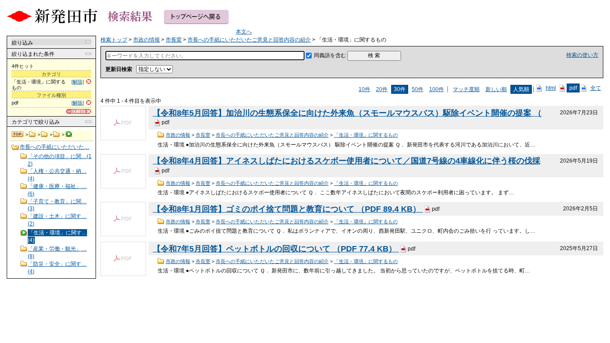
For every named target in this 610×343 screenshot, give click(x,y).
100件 (436, 89)
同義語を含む (330, 55)
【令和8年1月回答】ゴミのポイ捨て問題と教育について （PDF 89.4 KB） (288, 209)
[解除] (77, 81)
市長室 (44, 134)
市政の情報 (32, 134)
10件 (364, 89)
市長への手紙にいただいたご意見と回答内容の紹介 (56, 134)
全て (595, 88)
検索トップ (18, 134)
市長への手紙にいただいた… (54, 147)
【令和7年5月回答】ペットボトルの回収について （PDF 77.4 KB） (276, 248)
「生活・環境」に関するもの (366, 135)
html (551, 88)
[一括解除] (78, 111)
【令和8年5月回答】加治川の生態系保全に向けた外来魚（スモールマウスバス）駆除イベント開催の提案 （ (347, 113)
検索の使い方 (582, 55)
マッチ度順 (466, 89)
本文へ (244, 32)
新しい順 (496, 89)
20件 (382, 89)
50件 (417, 89)
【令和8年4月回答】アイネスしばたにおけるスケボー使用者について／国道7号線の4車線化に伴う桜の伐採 (346, 160)
